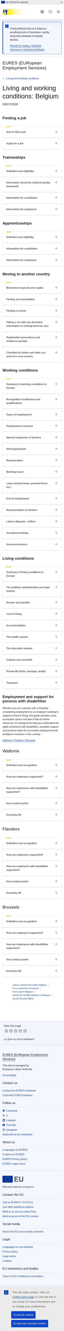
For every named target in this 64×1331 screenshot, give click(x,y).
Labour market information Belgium (29, 985)
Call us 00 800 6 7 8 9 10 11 (17, 1202)
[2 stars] (8, 1031)
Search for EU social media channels (22, 1231)
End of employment (17, 498)
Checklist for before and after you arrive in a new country (26, 354)
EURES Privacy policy (14, 1159)
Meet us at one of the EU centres (20, 1216)
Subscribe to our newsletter (17, 1134)
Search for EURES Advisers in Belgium (31, 995)
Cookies (7, 1261)
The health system (17, 637)
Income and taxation (18, 602)
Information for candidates (21, 197)
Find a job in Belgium (22, 991)
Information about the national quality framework (28, 184)
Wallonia (7, 740)
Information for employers (21, 209)
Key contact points (17, 803)
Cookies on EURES (13, 1154)
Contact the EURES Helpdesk (19, 1090)
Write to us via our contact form (19, 1211)
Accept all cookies (23, 1314)
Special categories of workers (23, 437)
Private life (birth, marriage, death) (26, 671)
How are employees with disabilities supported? (27, 790)
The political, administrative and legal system (28, 589)
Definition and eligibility (20, 171)
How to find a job (16, 132)
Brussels (30, 740)
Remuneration (14, 460)
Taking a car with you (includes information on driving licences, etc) (27, 324)
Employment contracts (19, 426)
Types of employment (19, 414)
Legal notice (9, 1256)
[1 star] (6, 1031)
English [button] (42, 11)
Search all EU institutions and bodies (22, 1276)
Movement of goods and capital (24, 287)
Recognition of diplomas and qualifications (23, 401)
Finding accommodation (20, 299)
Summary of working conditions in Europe (26, 386)
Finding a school (16, 310)
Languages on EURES (15, 1149)
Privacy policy (10, 1251)
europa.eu (28, 1187)
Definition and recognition (21, 765)
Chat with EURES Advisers (17, 1095)
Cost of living (14, 614)
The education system (19, 648)
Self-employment (16, 449)
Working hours (15, 472)
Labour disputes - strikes (21, 521)
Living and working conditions (22, 78)
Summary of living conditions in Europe (24, 574)
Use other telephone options (18, 1207)
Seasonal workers (16, 544)
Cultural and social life (19, 660)
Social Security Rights (23, 998)
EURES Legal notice (13, 1163)
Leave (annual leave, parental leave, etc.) (27, 485)
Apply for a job (14, 143)
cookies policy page (23, 1297)
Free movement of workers (25, 988)
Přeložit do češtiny (20, 46)
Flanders (19, 740)
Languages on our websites (17, 1247)
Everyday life (13, 814)
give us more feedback (20, 1039)
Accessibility (9, 1075)
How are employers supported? (24, 776)
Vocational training (17, 533)
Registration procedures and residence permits (23, 339)
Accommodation (16, 625)
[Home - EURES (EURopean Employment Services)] (20, 11)
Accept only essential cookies (29, 1323)
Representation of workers (21, 510)
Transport (12, 682)
